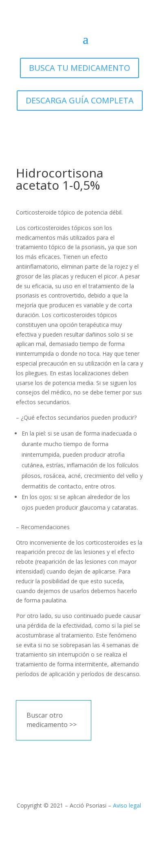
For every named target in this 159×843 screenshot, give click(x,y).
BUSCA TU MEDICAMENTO (79, 67)
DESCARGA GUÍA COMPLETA (80, 100)
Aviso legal (127, 805)
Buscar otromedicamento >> (51, 720)
